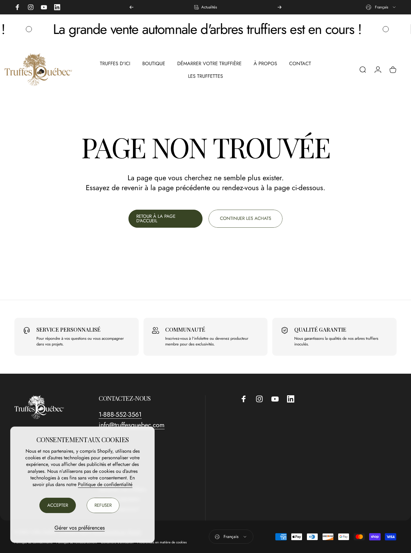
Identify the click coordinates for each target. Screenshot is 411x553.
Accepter (57, 505)
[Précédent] (131, 7)
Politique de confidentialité (105, 484)
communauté (185, 329)
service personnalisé (68, 329)
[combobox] (381, 7)
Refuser (103, 505)
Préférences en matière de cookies (162, 542)
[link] (120, 415)
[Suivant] (279, 7)
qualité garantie (320, 329)
